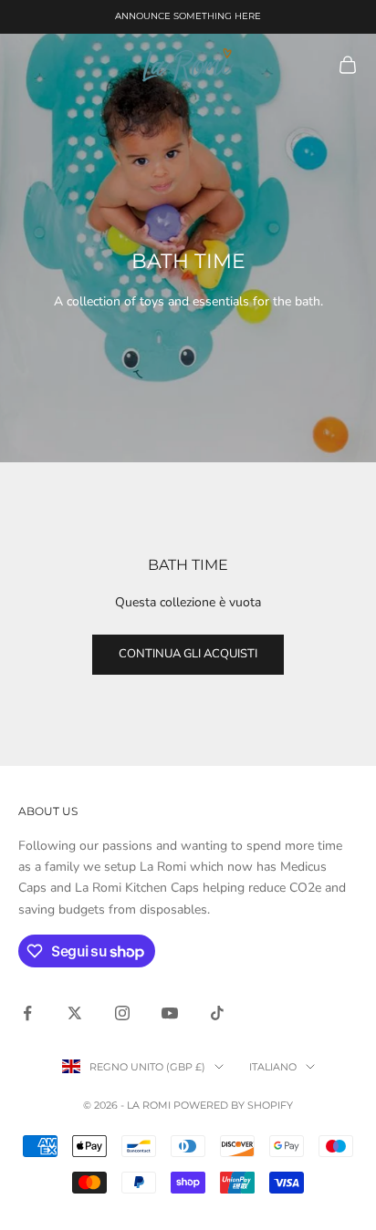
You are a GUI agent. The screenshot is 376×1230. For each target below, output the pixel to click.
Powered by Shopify (233, 1105)
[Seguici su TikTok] (217, 1013)
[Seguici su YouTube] (170, 1013)
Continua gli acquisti (188, 654)
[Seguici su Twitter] (75, 1013)
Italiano (273, 1066)
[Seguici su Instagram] (122, 1013)
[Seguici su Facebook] (27, 1013)
